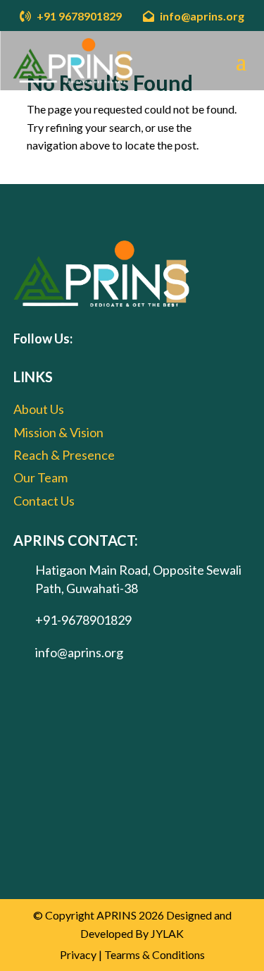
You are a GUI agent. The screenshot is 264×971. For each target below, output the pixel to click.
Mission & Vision (58, 432)
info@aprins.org (201, 16)
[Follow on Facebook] (91, 338)
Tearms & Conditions (154, 954)
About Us (38, 409)
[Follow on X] (117, 338)
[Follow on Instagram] (142, 338)
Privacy (78, 954)
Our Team (40, 477)
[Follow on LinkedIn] (167, 338)
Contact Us (44, 500)
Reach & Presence (64, 455)
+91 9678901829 (78, 16)
